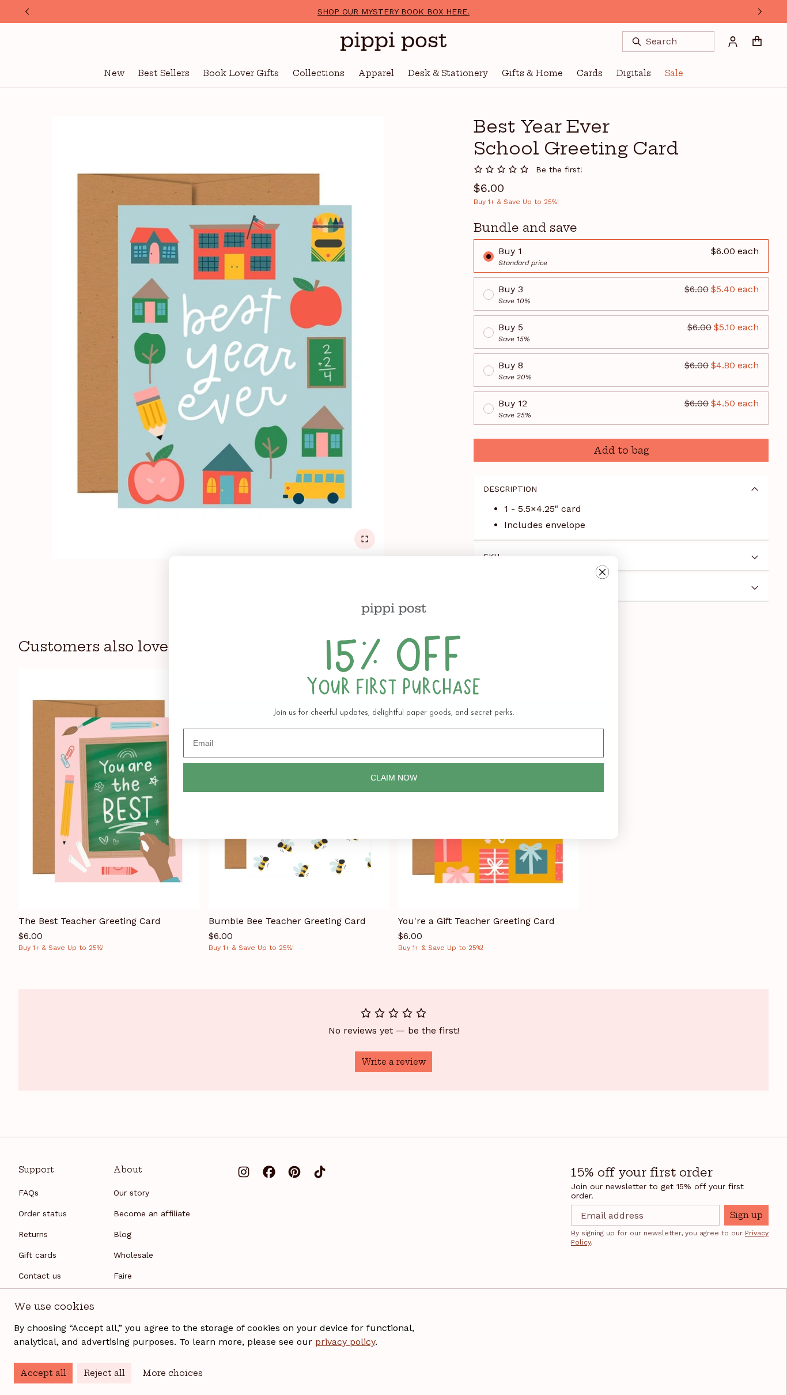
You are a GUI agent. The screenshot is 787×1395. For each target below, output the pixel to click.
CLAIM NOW (393, 777)
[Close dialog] (602, 572)
